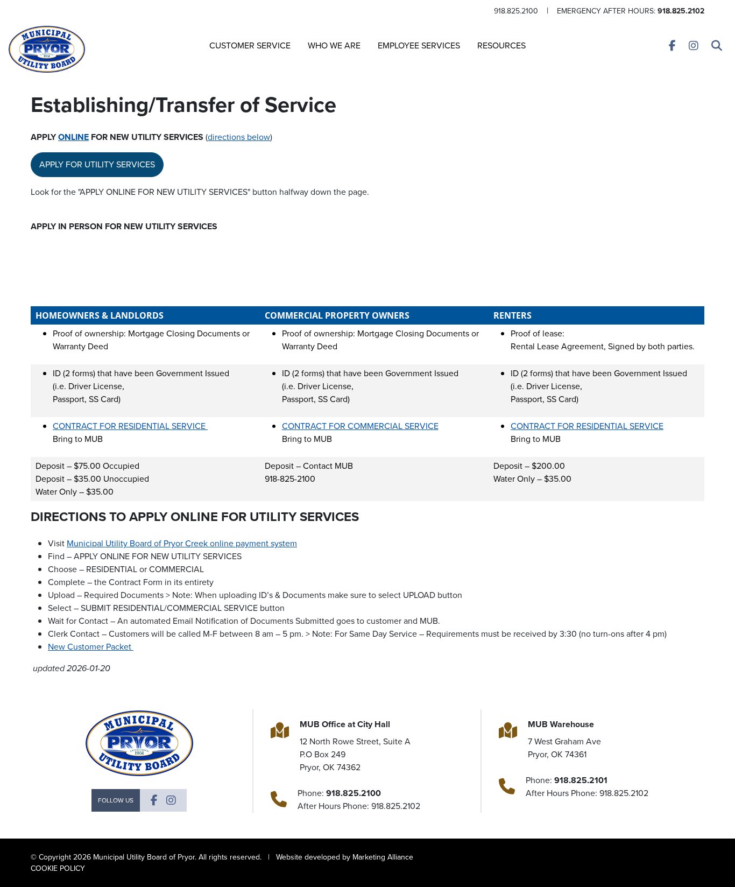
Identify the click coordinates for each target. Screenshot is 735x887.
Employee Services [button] (419, 45)
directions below (239, 137)
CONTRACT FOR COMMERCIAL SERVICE (360, 426)
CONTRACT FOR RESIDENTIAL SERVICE (130, 426)
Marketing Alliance (382, 857)
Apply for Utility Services (97, 164)
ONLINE (73, 137)
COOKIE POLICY (58, 868)
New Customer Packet (90, 646)
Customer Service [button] (250, 45)
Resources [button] (501, 45)
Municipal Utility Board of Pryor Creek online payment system (182, 543)
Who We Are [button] (334, 45)
